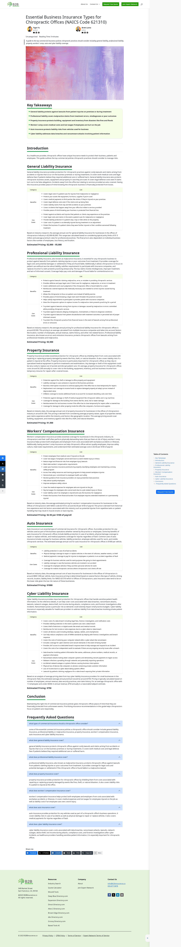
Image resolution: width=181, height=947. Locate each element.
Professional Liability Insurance (162, 466)
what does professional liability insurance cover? (48, 757)
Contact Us (94, 4)
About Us (84, 4)
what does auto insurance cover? (42, 807)
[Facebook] (2, 458)
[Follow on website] (122, 895)
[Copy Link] (2, 485)
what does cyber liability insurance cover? (45, 824)
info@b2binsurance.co (116, 883)
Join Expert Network (130, 4)
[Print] (2, 480)
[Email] (2, 474)
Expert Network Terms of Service (96, 935)
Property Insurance (162, 470)
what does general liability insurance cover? (46, 740)
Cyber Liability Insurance (164, 479)
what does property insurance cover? (44, 774)
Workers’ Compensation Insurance (163, 473)
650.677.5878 (113, 886)
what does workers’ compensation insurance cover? (49, 790)
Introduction (159, 460)
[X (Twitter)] (2, 463)
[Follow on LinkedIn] (117, 895)
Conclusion (159, 481)
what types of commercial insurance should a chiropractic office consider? (58, 723)
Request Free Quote (165, 492)
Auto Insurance (160, 476)
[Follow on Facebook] (109, 895)
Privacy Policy (48, 935)
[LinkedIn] (2, 469)
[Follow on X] (113, 895)
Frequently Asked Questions (166, 484)
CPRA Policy (60, 935)
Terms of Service (74, 935)
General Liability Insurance (164, 463)
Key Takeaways (160, 458)
